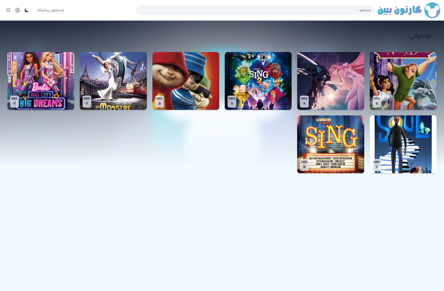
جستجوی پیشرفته (50, 10)
